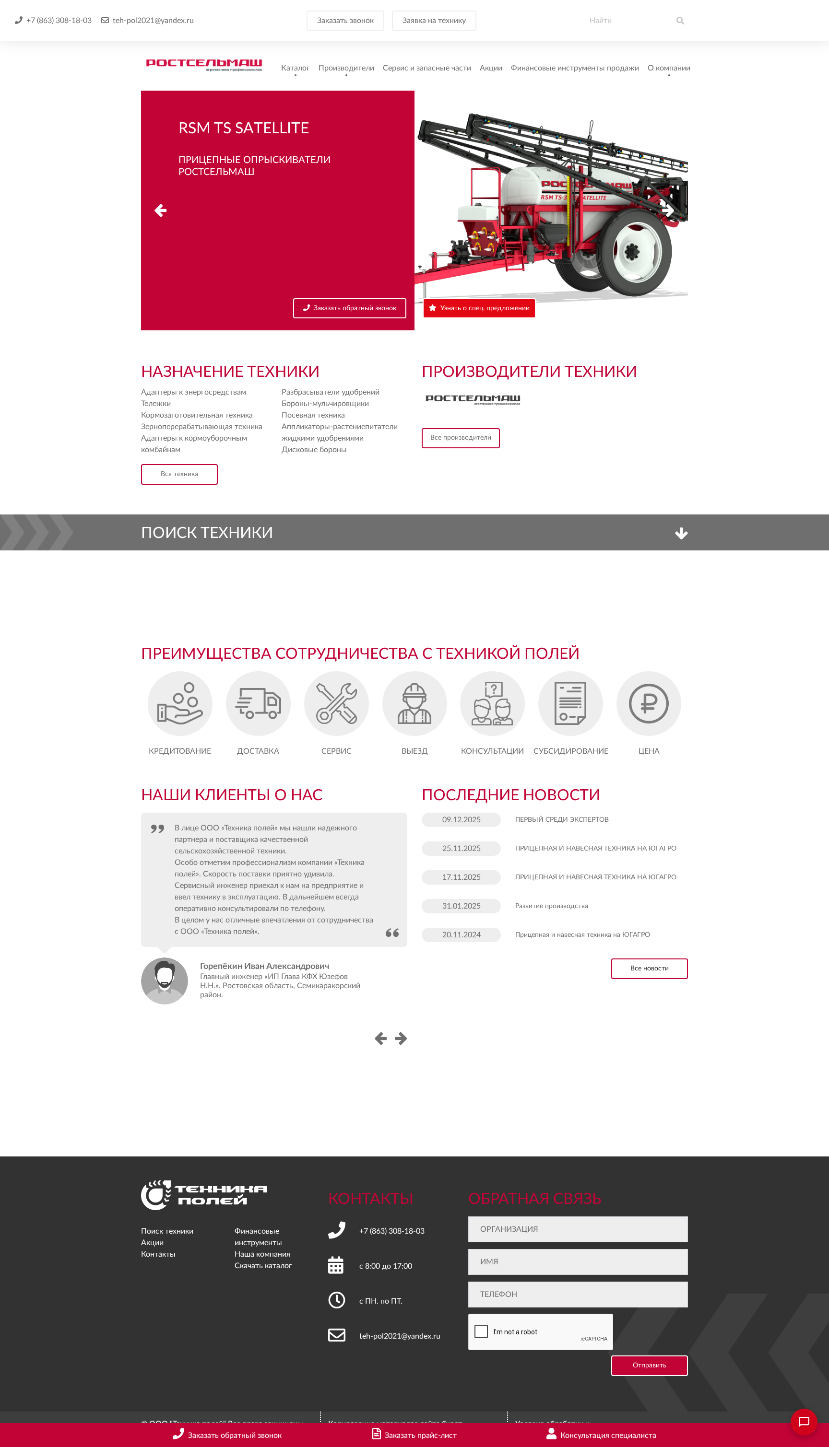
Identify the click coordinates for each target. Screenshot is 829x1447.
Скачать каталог (263, 1266)
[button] (668, 210)
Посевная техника (313, 415)
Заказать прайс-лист (421, 1435)
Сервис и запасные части (427, 68)
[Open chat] (804, 1422)
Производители (346, 68)
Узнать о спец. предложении (485, 308)
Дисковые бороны (314, 450)
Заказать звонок (345, 20)
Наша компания (262, 1254)
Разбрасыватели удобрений (330, 392)
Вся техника (179, 474)
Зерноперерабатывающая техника (201, 427)
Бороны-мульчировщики (325, 404)
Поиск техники (167, 1231)
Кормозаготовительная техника (197, 415)
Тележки (156, 404)
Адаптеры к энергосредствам (193, 392)
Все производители (460, 437)
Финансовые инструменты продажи (575, 68)
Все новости (649, 968)
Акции (491, 68)
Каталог (295, 68)
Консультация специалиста (608, 1435)
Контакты (158, 1254)
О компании (669, 68)
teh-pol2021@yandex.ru (153, 20)
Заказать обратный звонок (355, 308)
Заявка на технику (434, 20)
